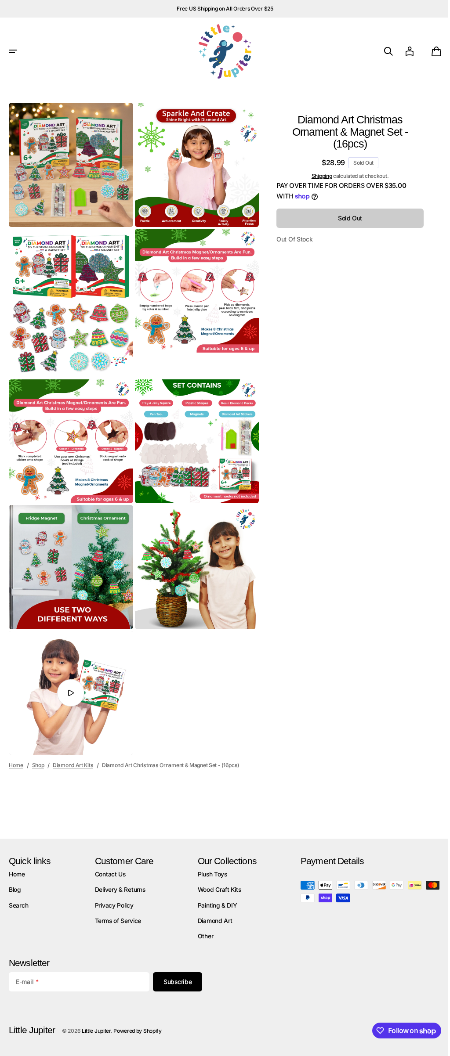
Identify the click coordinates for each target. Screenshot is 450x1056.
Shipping (315, 176)
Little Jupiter (96, 1030)
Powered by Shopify (137, 1030)
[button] (12, 51)
